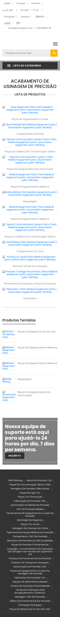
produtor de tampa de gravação (30, 562)
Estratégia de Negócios (30, 520)
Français (20, 3)
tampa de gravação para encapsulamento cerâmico (30, 591)
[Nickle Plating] (9, 380)
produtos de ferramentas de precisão (30, 558)
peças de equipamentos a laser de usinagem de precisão (30, 572)
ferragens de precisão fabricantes (30, 488)
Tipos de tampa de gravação (30, 266)
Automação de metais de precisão (30, 505)
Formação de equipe (30, 605)
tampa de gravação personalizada (30, 585)
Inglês (7, 3)
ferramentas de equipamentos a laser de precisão (30, 515)
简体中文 (40, 16)
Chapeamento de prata (30, 133)
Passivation (30, 298)
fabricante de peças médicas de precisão (30, 532)
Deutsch (25, 16)
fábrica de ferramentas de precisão (30, 601)
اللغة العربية (7, 10)
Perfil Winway (15, 480)
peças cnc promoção (30, 496)
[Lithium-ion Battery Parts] (9, 334)
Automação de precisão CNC (30, 566)
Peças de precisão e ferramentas (30, 544)
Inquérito (14, 455)
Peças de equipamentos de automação (30, 169)
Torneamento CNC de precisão (30, 536)
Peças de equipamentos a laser (30, 119)
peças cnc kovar (30, 524)
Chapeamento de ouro (30, 251)
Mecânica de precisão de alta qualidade (30, 540)
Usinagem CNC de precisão (30, 596)
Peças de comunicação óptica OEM (30, 484)
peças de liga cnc (30, 492)
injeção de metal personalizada (30, 581)
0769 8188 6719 (43, 28)
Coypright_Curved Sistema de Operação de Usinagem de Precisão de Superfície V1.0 (30, 551)
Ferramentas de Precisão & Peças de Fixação (30, 283)
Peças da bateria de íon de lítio (37, 331)
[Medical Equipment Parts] (9, 350)
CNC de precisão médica (30, 509)
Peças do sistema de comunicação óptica (30, 151)
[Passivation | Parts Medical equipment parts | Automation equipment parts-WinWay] (30, 290)
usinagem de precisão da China (30, 528)
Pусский (24, 10)
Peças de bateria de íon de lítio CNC (30, 609)
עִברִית (36, 10)
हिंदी (18, 23)
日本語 (7, 23)
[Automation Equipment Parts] (9, 396)
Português (9, 16)
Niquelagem (30, 201)
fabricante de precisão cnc (30, 577)
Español (36, 3)
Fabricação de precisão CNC (30, 501)
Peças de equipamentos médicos (30, 186)
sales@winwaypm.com (20, 28)
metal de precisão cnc (39, 480)
